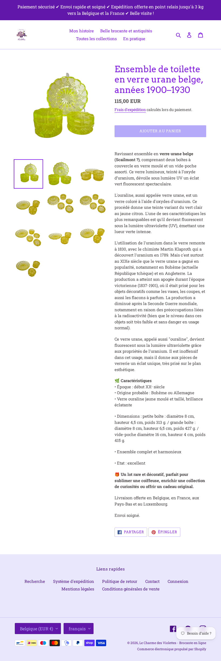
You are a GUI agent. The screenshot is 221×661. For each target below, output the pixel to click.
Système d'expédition (73, 581)
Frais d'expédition (130, 109)
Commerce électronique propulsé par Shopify (171, 649)
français (77, 628)
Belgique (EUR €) (36, 628)
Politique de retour (119, 581)
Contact (152, 581)
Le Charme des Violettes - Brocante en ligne (172, 643)
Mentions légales (77, 588)
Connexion (178, 581)
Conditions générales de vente (131, 588)
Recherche (35, 581)
